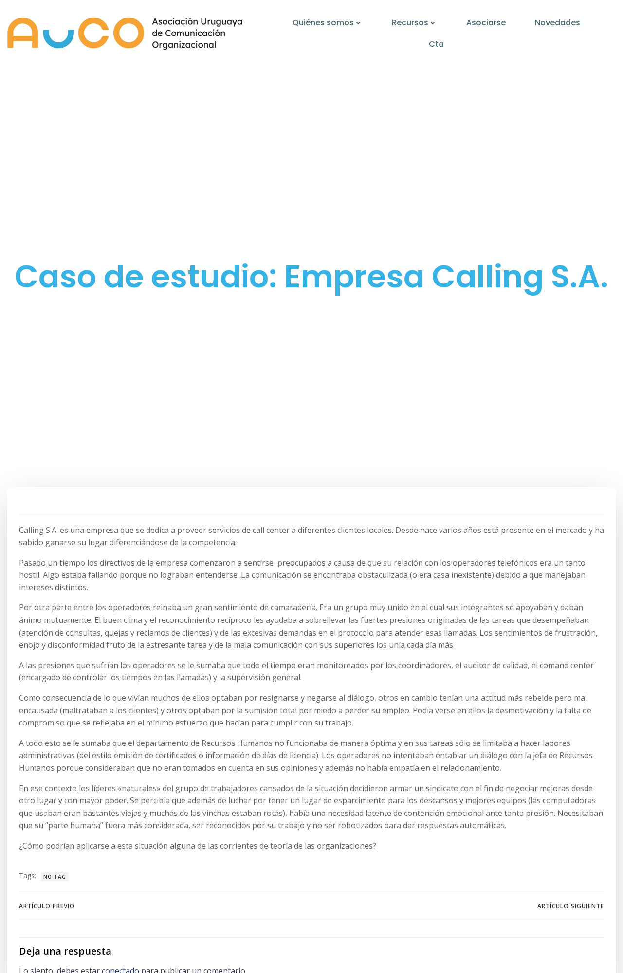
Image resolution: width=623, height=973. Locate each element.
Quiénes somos (323, 22)
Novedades (557, 22)
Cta (436, 44)
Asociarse (486, 22)
